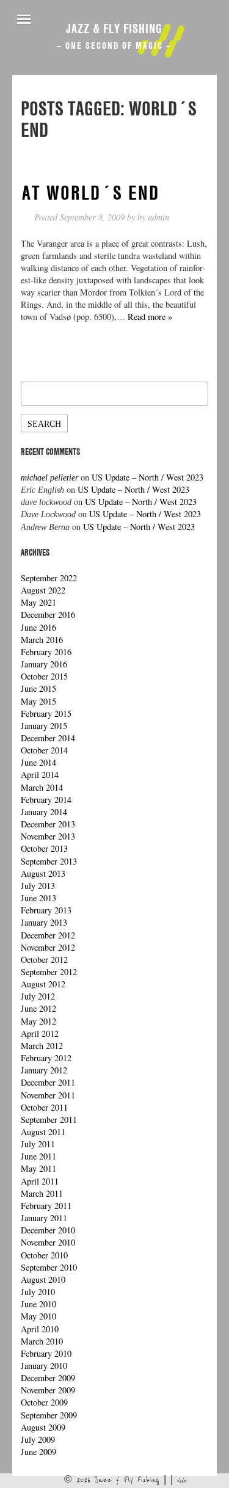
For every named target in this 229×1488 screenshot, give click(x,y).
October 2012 (44, 959)
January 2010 (44, 1365)
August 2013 (43, 873)
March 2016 (42, 639)
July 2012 (38, 996)
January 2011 (44, 1218)
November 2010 (48, 1242)
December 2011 (48, 1082)
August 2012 (43, 984)
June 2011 (38, 1156)
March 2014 (42, 787)
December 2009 (48, 1378)
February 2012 (46, 1058)
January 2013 (44, 922)
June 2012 (38, 1008)
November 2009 (48, 1390)
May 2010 (38, 1316)
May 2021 (38, 602)
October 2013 (44, 848)
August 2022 (43, 590)
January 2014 (44, 812)
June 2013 (38, 898)
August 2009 (43, 1427)
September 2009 (49, 1415)
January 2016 (44, 664)
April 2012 (40, 1033)
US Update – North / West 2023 (147, 477)
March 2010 (42, 1341)
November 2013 (48, 836)
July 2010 (38, 1291)
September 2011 (49, 1119)
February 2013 (46, 910)
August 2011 (43, 1132)
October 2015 (44, 676)
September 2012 (49, 972)
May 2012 (38, 1021)
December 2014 (48, 738)
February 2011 (46, 1205)
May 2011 (38, 1168)
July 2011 (38, 1144)
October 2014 (44, 750)
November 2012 (48, 947)
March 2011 (42, 1193)
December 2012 (48, 935)
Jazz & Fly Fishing (114, 28)
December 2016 (48, 614)
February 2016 (46, 652)
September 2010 (49, 1267)
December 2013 (48, 824)
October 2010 (44, 1255)
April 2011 (40, 1181)
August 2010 (43, 1279)
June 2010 (38, 1304)
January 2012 (44, 1070)
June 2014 (38, 762)
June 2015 (38, 688)
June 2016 (38, 627)
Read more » (150, 316)
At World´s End (90, 192)
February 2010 (46, 1353)
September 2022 (49, 578)
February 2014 (46, 799)
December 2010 (48, 1230)
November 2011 (48, 1095)
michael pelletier (49, 477)
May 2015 (38, 701)
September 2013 (49, 861)
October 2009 (44, 1402)
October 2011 (44, 1107)
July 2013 (38, 885)
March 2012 (42, 1045)
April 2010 (40, 1329)
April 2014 (40, 774)
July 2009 (38, 1439)
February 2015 (46, 713)
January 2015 (44, 725)
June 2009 (38, 1451)
